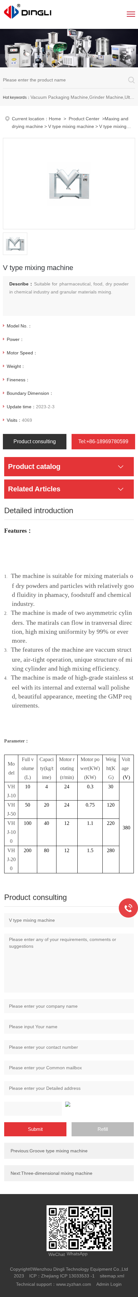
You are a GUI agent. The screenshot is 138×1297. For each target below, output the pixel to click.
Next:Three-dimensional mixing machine (51, 1173)
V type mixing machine (71, 126)
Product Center (84, 118)
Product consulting (34, 441)
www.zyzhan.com (73, 1284)
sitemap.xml (112, 1275)
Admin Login (109, 1284)
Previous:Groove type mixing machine (49, 1150)
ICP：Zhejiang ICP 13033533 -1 (62, 1275)
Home (55, 118)
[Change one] (69, 1104)
